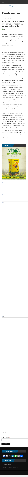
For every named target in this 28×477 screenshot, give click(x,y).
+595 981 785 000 (7, 465)
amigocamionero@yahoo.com (10, 467)
